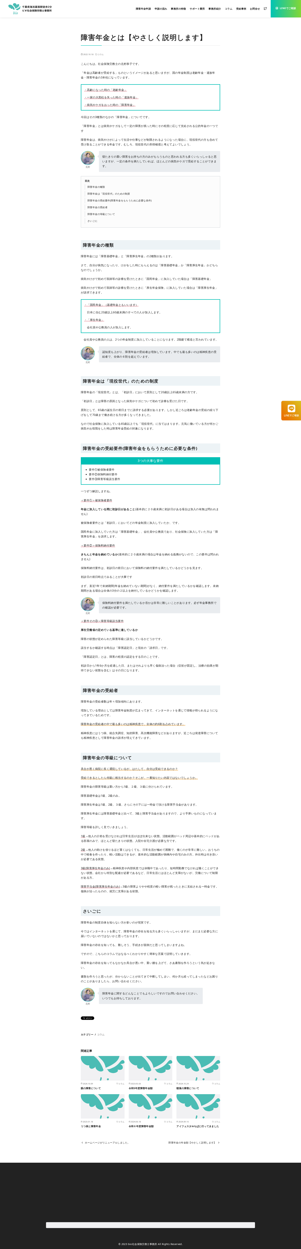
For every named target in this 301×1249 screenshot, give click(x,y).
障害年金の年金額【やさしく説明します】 (192, 1142)
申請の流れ (161, 8)
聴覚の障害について (187, 1088)
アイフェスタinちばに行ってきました (197, 1126)
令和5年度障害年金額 (141, 1088)
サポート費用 (197, 8)
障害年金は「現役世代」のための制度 (108, 193)
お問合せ (255, 8)
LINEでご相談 (288, 8)
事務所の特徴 (178, 8)
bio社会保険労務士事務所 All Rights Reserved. (155, 1244)
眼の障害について (91, 1088)
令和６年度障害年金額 (141, 1126)
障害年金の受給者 (97, 207)
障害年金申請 (143, 8)
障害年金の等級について (101, 214)
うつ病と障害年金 (91, 1126)
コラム (228, 8)
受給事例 (241, 8)
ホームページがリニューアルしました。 (107, 1142)
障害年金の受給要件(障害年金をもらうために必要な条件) (119, 200)
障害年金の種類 (96, 186)
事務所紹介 (215, 8)
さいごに (92, 220)
